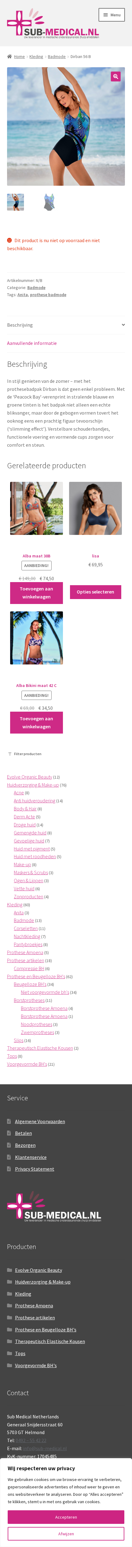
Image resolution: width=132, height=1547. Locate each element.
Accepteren (66, 1517)
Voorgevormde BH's (36, 1365)
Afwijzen (66, 1534)
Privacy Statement (34, 1169)
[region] (66, 1502)
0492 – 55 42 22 (31, 1440)
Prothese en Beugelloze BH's (45, 1329)
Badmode (57, 56)
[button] (116, 76)
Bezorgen (25, 1145)
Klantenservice (31, 1157)
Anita (22, 294)
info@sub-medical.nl (45, 1448)
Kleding (36, 56)
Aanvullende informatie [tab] (32, 343)
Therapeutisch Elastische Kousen (50, 1341)
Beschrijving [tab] (20, 325)
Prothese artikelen (35, 1317)
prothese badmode (48, 294)
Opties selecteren (95, 592)
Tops (20, 1353)
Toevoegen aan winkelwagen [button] (36, 592)
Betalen (23, 1133)
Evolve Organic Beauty (38, 1270)
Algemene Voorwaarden (40, 1121)
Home (19, 56)
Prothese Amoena (34, 1305)
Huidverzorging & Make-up (43, 1282)
